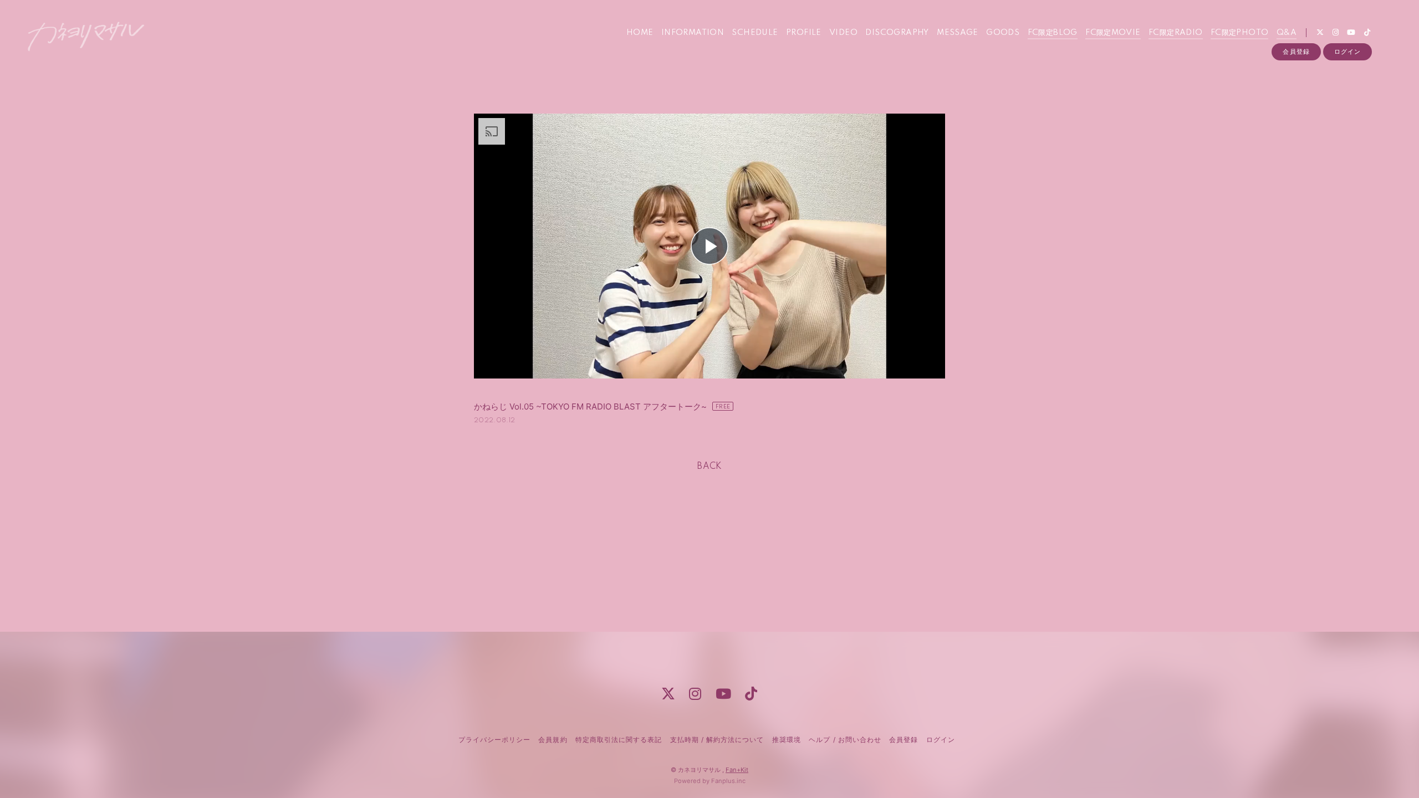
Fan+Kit (737, 770)
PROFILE (803, 33)
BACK (709, 466)
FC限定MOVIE (1113, 33)
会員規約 (552, 739)
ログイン (1347, 51)
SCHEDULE (755, 33)
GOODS (1002, 33)
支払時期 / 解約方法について (717, 739)
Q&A (1287, 33)
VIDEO (843, 33)
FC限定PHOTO (1240, 33)
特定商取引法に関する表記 (618, 739)
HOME (640, 33)
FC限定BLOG (1053, 33)
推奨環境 (786, 739)
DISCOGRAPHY (896, 33)
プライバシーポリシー (494, 739)
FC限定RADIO (1176, 33)
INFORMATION (692, 33)
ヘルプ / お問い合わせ (845, 739)
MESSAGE (957, 33)
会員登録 (1296, 51)
